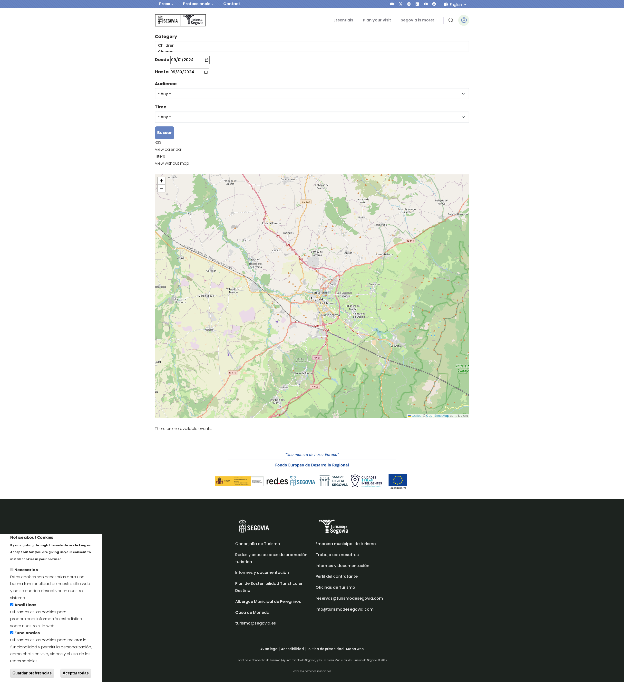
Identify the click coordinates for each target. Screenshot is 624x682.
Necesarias (26, 570)
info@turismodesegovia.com (344, 609)
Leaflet (416, 416)
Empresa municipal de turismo (346, 544)
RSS (158, 142)
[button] (161, 181)
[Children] (311, 45)
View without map (172, 163)
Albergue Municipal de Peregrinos (268, 601)
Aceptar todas (76, 673)
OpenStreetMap (437, 416)
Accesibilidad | (293, 649)
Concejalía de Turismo (257, 544)
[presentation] (392, 4)
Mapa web (355, 649)
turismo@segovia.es (255, 623)
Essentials (343, 20)
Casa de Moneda (252, 612)
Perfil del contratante (337, 576)
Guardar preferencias (32, 673)
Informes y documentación (342, 565)
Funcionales (27, 633)
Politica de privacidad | (326, 649)
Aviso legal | (270, 649)
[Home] (174, 20)
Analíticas (25, 605)
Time (160, 107)
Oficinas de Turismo (335, 587)
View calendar (168, 149)
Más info (70, 559)
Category (166, 36)
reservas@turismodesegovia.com (349, 598)
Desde (162, 60)
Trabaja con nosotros (337, 555)
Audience (166, 84)
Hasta (162, 72)
